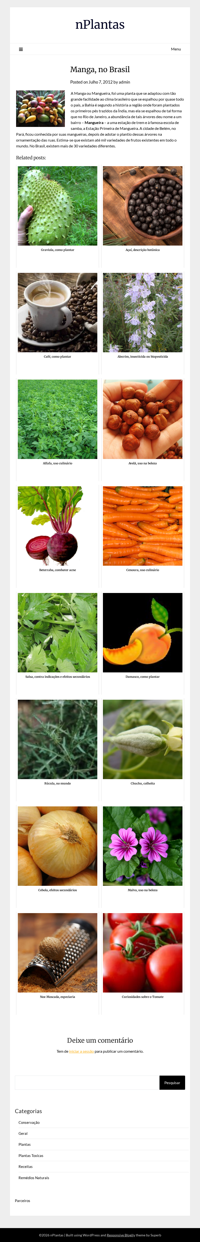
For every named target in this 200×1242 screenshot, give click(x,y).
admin (124, 82)
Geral (23, 1133)
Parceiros (22, 1200)
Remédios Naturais (34, 1177)
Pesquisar (172, 1082)
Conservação (29, 1122)
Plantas (25, 1144)
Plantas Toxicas (31, 1155)
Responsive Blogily (121, 1235)
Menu (176, 49)
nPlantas (100, 24)
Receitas (26, 1166)
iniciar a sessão (81, 1051)
